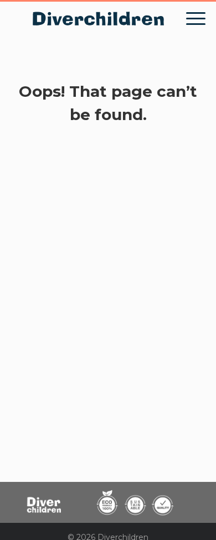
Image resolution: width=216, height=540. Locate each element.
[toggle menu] (195, 19)
